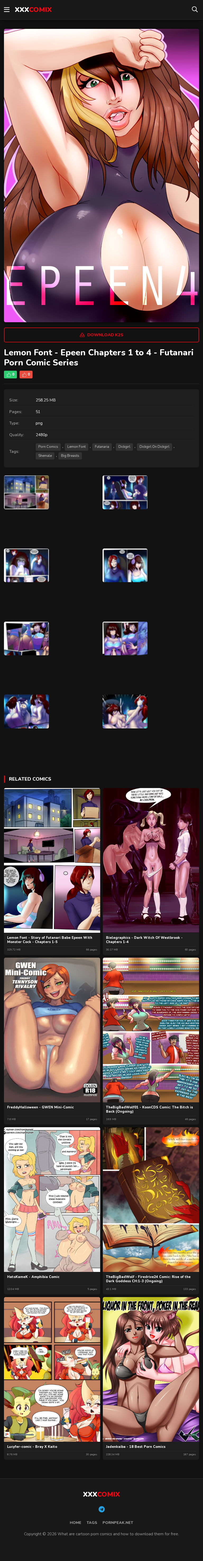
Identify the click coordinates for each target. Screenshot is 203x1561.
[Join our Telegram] (102, 1509)
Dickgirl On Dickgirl (154, 446)
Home (75, 1522)
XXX (33, 9)
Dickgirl (124, 446)
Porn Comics (48, 446)
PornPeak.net (118, 1522)
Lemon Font (76, 446)
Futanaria (102, 446)
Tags (92, 1522)
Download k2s (105, 335)
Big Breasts (70, 455)
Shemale (45, 455)
